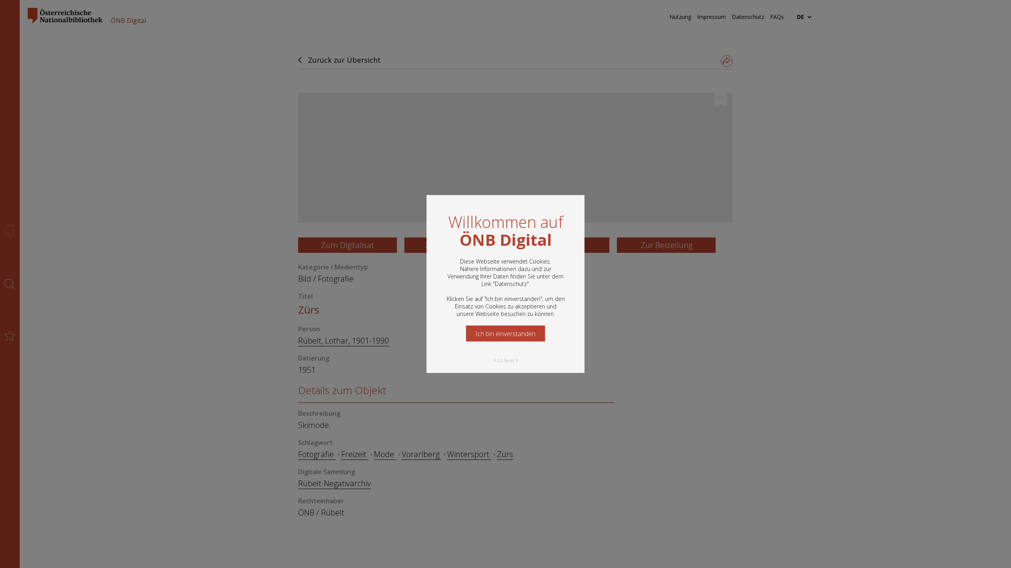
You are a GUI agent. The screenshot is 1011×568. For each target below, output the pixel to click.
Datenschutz (511, 284)
